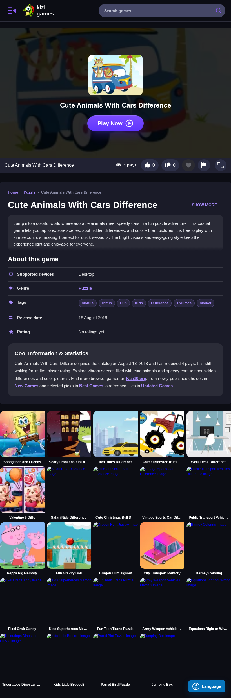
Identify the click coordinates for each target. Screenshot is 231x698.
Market (205, 303)
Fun (123, 303)
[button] (220, 165)
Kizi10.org (136, 378)
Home (13, 192)
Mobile (88, 303)
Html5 (107, 303)
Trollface (184, 303)
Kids (139, 303)
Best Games (91, 385)
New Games (26, 385)
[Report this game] (204, 165)
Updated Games (157, 385)
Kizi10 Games (45, 10)
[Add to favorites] (188, 165)
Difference (159, 303)
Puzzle (29, 192)
